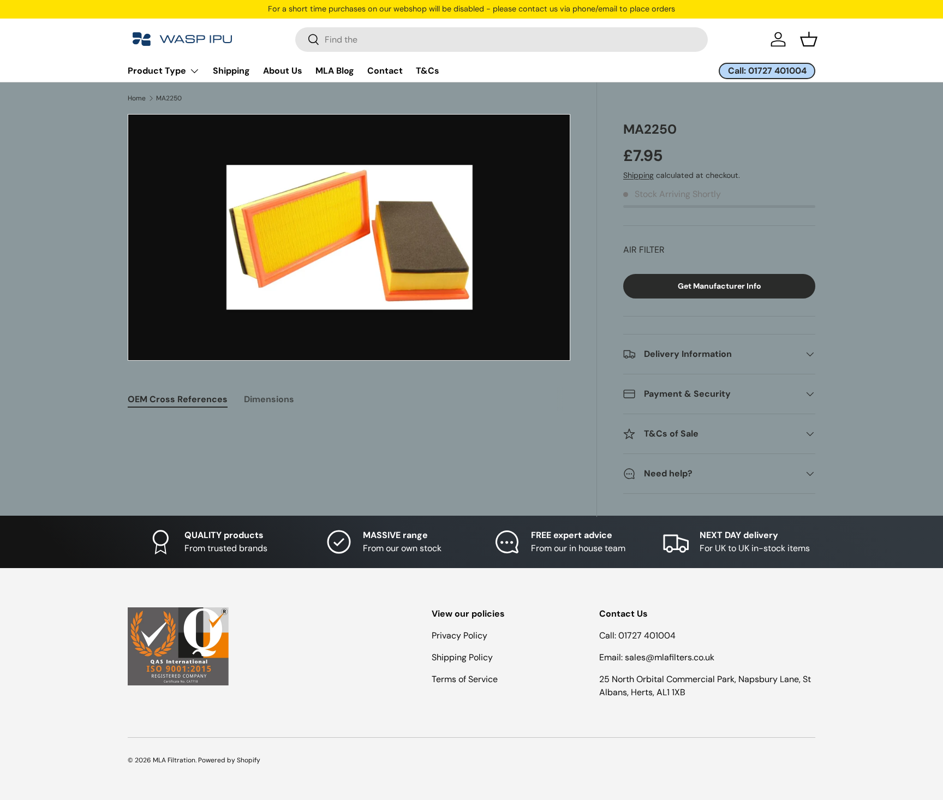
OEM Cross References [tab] (178, 399)
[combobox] (501, 39)
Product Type (157, 70)
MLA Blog (334, 70)
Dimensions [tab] (269, 399)
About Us (282, 70)
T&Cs (427, 70)
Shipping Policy (462, 657)
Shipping (231, 70)
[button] (809, 39)
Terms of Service (465, 679)
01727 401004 (647, 635)
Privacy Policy (459, 635)
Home (137, 98)
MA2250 (169, 98)
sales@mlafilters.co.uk (669, 657)
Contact (385, 70)
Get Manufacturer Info (719, 286)
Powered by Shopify (229, 760)
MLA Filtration (174, 760)
